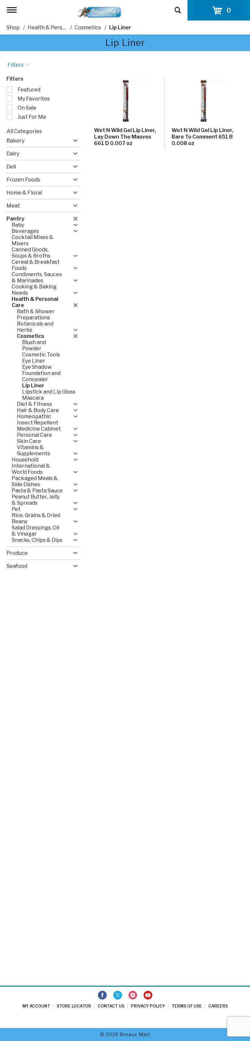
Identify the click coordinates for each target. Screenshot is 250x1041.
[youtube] (148, 995)
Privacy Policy (148, 1006)
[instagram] (133, 995)
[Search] (177, 7)
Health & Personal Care (57, 27)
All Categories (24, 131)
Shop (13, 27)
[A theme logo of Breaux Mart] (99, 12)
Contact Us (111, 1006)
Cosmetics (88, 27)
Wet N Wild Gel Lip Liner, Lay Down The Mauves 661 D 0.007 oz (125, 136)
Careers (218, 1006)
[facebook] (102, 995)
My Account (36, 1006)
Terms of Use (187, 1006)
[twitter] (117, 995)
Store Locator (74, 1006)
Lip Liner (120, 27)
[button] (74, 141)
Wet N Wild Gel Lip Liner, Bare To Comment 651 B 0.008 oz (202, 136)
